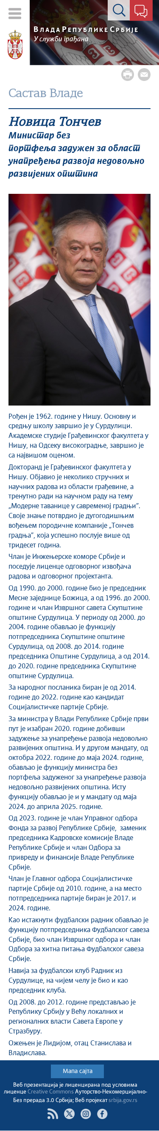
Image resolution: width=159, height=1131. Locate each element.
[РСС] (52, 1113)
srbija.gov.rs (123, 1100)
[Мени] (15, 13)
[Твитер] (69, 1113)
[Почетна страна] (15, 45)
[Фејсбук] (102, 1113)
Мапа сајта (77, 1071)
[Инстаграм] (86, 1113)
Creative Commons (51, 1092)
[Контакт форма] (141, 12)
